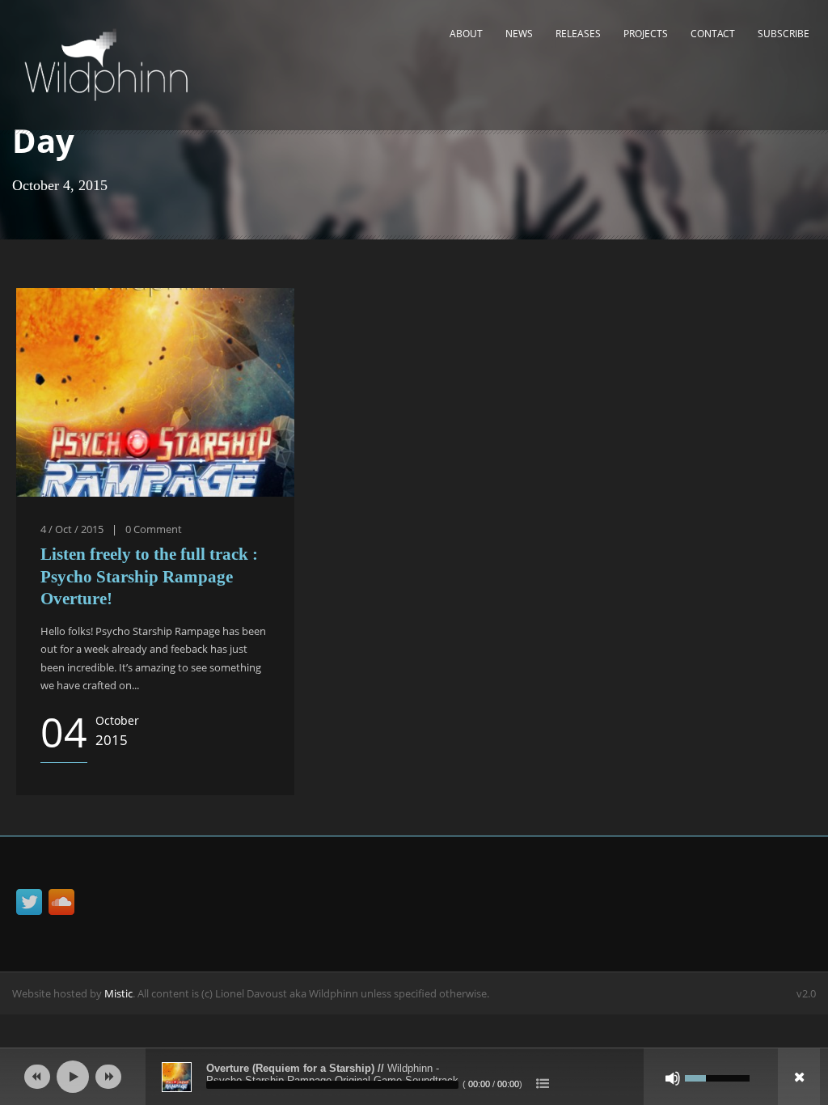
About (466, 33)
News (519, 33)
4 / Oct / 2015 (72, 529)
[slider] (717, 1076)
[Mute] (673, 1078)
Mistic (118, 993)
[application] (414, 1076)
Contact (713, 33)
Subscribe (783, 33)
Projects (645, 33)
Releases (578, 33)
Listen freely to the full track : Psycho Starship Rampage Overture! (149, 576)
